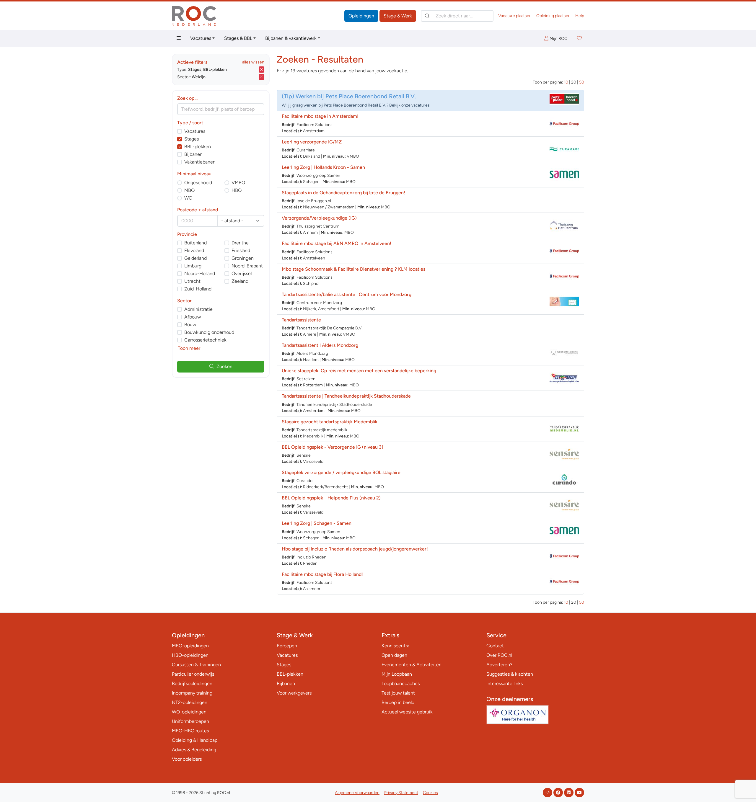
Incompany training (192, 693)
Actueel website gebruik (407, 712)
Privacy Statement (401, 792)
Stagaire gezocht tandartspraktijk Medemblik (329, 421)
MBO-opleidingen (190, 646)
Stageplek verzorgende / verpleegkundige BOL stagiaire (341, 472)
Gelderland (195, 258)
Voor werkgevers (294, 693)
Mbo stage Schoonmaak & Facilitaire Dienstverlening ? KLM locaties (353, 269)
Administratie (198, 309)
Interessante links (504, 683)
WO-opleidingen (189, 712)
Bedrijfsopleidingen (192, 683)
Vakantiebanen (200, 162)
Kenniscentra (395, 646)
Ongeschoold (198, 182)
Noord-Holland (199, 273)
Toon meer (189, 348)
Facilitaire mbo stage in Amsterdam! (320, 116)
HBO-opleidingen (190, 655)
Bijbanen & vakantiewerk (291, 38)
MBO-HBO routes (190, 731)
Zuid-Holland (197, 289)
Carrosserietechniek (205, 340)
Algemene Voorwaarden (357, 792)
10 (566, 82)
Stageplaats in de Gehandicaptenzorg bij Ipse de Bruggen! (343, 192)
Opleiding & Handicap (194, 740)
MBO (189, 190)
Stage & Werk (398, 16)
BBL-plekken (197, 146)
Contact (495, 646)
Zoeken (224, 366)
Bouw (190, 324)
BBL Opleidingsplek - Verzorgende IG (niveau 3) (332, 447)
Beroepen (287, 646)
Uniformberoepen (190, 721)
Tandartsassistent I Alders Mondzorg (320, 345)
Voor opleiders (187, 759)
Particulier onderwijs (193, 674)
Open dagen (394, 655)
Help (579, 15)
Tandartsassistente (301, 320)
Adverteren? (499, 664)
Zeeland (240, 281)
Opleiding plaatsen (553, 15)
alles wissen (253, 62)
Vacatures (200, 38)
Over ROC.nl (499, 655)
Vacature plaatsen (515, 15)
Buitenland (195, 243)
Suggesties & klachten (509, 674)
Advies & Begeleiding (194, 749)
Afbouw (192, 317)
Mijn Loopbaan (397, 674)
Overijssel (242, 273)
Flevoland (194, 250)
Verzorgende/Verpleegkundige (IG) (319, 218)
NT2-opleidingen (189, 702)
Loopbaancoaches (401, 683)
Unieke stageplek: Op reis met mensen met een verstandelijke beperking (359, 370)
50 (581, 82)
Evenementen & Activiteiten (411, 664)
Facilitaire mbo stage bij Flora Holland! (322, 574)
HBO (237, 190)
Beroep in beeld (398, 702)
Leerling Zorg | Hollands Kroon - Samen (323, 167)
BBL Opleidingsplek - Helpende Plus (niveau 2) (331, 498)
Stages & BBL (238, 38)
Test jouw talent (398, 693)
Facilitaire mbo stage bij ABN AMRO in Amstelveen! (336, 243)
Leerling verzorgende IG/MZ (312, 142)
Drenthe (240, 243)
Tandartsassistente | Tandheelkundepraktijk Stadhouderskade (346, 396)
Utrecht (192, 281)
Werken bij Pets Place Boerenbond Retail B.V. (356, 96)
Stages (191, 139)
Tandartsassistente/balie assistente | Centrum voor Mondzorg (346, 294)
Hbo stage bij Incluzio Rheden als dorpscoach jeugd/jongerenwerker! (355, 549)
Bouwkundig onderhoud (209, 332)
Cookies (430, 792)
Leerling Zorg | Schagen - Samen (316, 523)
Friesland (241, 250)
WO (188, 198)
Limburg (192, 266)
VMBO (238, 182)
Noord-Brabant (247, 266)
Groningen (243, 258)
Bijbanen (193, 154)
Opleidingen (361, 16)
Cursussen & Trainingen (196, 664)
